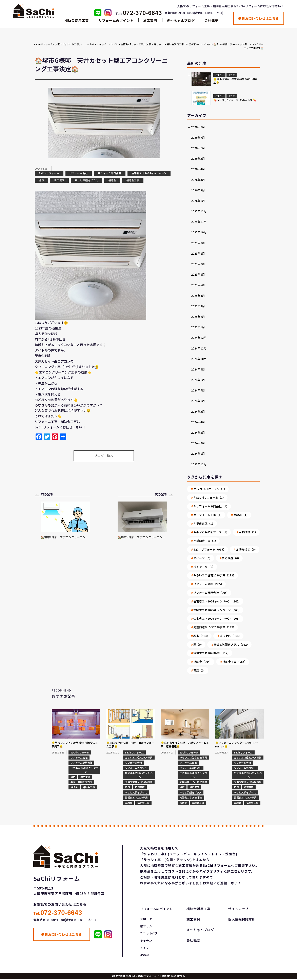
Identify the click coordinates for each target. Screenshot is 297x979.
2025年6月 (198, 274)
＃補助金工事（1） (205, 541)
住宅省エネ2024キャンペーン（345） (217, 601)
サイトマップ (238, 908)
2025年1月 (198, 327)
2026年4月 (198, 169)
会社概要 (211, 20)
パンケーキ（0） (204, 567)
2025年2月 (198, 317)
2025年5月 (198, 285)
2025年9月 (198, 243)
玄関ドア (146, 919)
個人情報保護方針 (242, 919)
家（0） (198, 644)
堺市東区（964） (230, 636)
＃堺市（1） (241, 515)
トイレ (144, 948)
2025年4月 (198, 296)
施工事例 (150, 20)
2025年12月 (198, 211)
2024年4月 (198, 422)
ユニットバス (149, 933)
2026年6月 (198, 148)
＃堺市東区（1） (204, 524)
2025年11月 (198, 222)
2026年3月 (198, 180)
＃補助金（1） (248, 532)
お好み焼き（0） (246, 549)
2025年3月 (198, 306)
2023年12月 (198, 464)
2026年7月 (198, 137)
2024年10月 (198, 359)
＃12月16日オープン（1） (210, 489)
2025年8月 (198, 253)
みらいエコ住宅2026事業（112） (214, 575)
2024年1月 (198, 453)
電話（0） (199, 670)
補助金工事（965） (234, 662)
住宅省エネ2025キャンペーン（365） (217, 610)
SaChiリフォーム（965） (209, 549)
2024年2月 (198, 443)
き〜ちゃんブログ (181, 20)
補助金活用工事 (76, 20)
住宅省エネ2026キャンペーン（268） (217, 618)
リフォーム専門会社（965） (211, 593)
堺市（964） (201, 636)
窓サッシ (146, 926)
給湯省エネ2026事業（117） (211, 653)
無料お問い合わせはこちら (258, 18)
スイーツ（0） (202, 558)
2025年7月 (198, 264)
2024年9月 (198, 369)
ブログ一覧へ (103, 455)
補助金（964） (202, 662)
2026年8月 (198, 127)
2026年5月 (198, 158)
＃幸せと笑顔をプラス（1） (211, 532)
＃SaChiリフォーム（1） (209, 497)
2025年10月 (198, 232)
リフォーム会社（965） (208, 584)
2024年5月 (198, 411)
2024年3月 (198, 432)
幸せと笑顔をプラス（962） (232, 644)
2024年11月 (198, 348)
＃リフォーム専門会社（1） (211, 506)
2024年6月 (198, 401)
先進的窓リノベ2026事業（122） (214, 627)
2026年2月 (198, 190)
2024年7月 (198, 390)
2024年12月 (198, 338)
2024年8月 (198, 380)
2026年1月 (198, 201)
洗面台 (144, 955)
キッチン (146, 940)
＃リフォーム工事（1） (208, 515)
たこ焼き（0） (231, 558)
